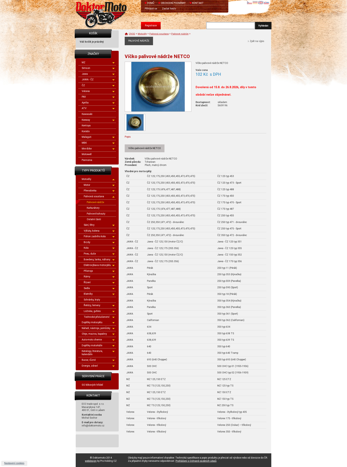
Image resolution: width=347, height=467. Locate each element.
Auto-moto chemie (92, 339)
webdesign (91, 461)
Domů (150, 3)
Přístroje (88, 271)
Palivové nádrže (95, 202)
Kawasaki (87, 114)
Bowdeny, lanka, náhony (97, 259)
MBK (84, 142)
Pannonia (87, 160)
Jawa (85, 74)
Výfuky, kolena (91, 230)
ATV (84, 108)
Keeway (86, 120)
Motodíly (86, 179)
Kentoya (86, 125)
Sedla (87, 288)
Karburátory (93, 207)
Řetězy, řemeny (92, 305)
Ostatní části (94, 219)
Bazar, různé (89, 360)
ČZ (83, 85)
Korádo (86, 131)
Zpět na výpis (257, 41)
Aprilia (85, 102)
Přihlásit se (151, 8)
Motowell (87, 154)
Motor (87, 185)
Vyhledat (263, 25)
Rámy (87, 276)
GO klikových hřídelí (92, 384)
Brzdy (87, 242)
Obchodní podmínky (173, 3)
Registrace (151, 25)
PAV (84, 96)
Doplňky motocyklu (92, 322)
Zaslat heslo (169, 8)
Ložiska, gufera (92, 311)
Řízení (87, 282)
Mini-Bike (87, 148)
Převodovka (90, 190)
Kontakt (198, 3)
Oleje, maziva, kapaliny (94, 333)
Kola (86, 247)
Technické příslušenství (96, 317)
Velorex (86, 91)
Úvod (132, 34)
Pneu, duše (90, 253)
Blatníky (88, 293)
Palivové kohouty (96, 213)
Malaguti (86, 137)
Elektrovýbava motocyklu (97, 265)
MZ (83, 62)
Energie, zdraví (90, 365)
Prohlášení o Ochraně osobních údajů (196, 461)
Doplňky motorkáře (92, 345)
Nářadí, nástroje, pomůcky (96, 328)
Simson (86, 68)
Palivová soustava (94, 196)
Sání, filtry (89, 225)
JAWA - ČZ (88, 79)
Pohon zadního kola (95, 236)
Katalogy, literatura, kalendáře (92, 353)
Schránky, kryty (92, 299)
